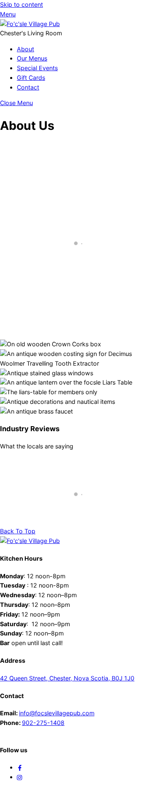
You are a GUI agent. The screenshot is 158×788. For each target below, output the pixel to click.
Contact (28, 87)
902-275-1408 (43, 722)
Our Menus (32, 58)
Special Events (37, 67)
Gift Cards (31, 77)
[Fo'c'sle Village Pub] (30, 23)
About (25, 49)
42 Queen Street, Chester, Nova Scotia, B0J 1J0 (67, 678)
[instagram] (20, 776)
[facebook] (20, 767)
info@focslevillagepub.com (56, 713)
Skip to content (21, 4)
